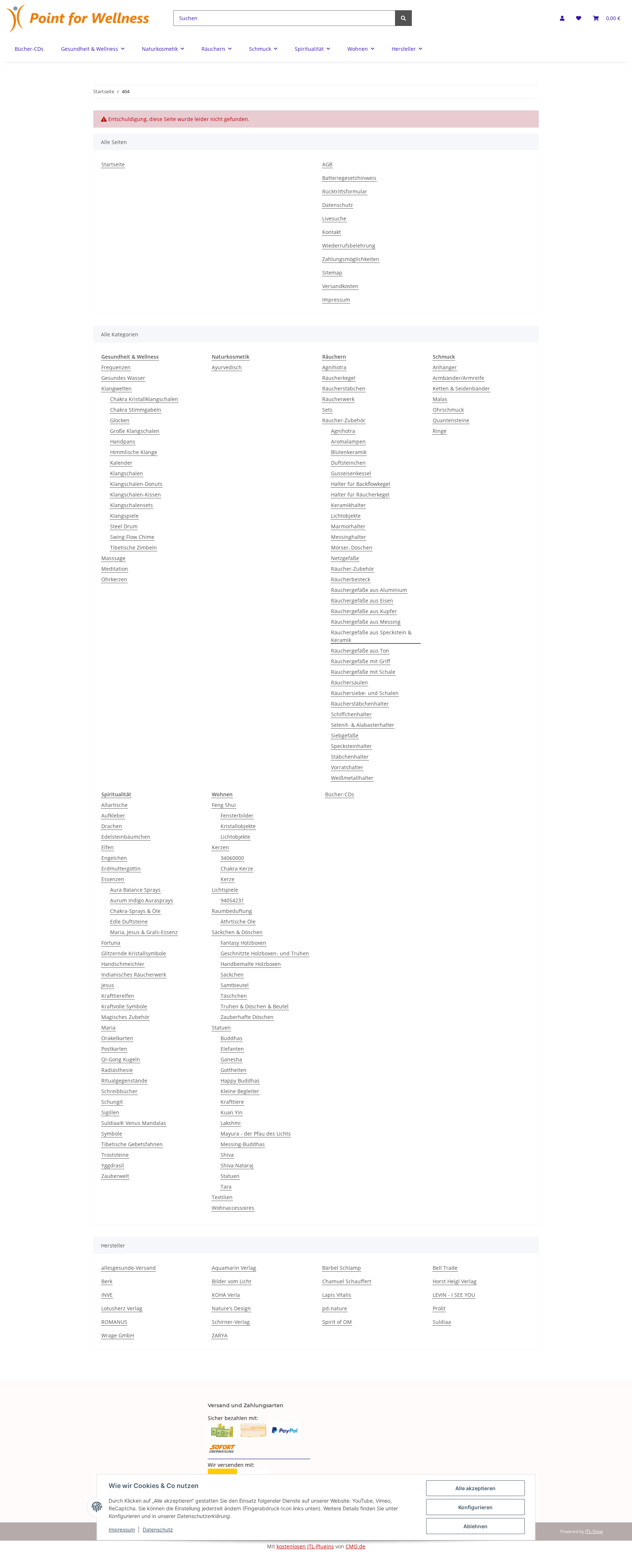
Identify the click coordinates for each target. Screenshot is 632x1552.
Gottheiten (234, 1069)
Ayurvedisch (227, 367)
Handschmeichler (122, 963)
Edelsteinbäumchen (125, 836)
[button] (562, 18)
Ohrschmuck (448, 409)
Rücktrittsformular (344, 191)
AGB (327, 164)
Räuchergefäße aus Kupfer (364, 611)
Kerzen (220, 847)
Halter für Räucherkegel (360, 494)
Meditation (114, 568)
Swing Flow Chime (132, 536)
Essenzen (112, 879)
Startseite (113, 164)
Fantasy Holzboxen (243, 942)
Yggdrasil (112, 1165)
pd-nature (334, 1308)
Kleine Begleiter (240, 1091)
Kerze (227, 879)
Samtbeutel (235, 985)
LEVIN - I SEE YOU (454, 1294)
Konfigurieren (475, 1507)
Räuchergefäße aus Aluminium (369, 589)
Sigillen (110, 1112)
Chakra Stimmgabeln (135, 409)
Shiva (227, 1154)
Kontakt (331, 232)
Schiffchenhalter (351, 714)
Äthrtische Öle (238, 921)
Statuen (221, 1027)
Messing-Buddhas (243, 1144)
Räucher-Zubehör (343, 420)
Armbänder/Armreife (458, 377)
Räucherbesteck (350, 579)
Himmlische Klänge (133, 452)
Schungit (112, 1101)
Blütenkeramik (348, 452)
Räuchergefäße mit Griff (360, 661)
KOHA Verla (226, 1294)
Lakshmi (231, 1122)
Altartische (114, 804)
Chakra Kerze (237, 868)
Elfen (107, 847)
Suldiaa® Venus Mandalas (133, 1122)
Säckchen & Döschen (237, 932)
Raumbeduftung (232, 910)
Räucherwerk (338, 399)
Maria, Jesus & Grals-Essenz (144, 932)
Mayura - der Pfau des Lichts (256, 1133)
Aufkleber (113, 815)
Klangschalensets (131, 505)
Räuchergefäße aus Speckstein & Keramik (371, 636)
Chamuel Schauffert (346, 1281)
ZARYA (219, 1335)
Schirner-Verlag (231, 1321)
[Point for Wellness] (78, 18)
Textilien (222, 1197)
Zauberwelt (115, 1176)
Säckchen (232, 974)
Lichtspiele (225, 889)
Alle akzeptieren (475, 1488)
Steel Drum (124, 526)
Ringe (440, 430)
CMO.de (355, 1546)
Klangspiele (124, 515)
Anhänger (445, 367)
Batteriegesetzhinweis (349, 177)
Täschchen (234, 995)
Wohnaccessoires (233, 1207)
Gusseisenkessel (351, 473)
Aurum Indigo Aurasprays (141, 900)
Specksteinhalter (351, 746)
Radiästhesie (117, 1069)
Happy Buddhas (240, 1080)
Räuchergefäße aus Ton (360, 650)
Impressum (336, 299)
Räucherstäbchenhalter (360, 703)
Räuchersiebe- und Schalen (365, 693)
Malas (440, 399)
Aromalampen (348, 441)
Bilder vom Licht (231, 1281)
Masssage (113, 558)
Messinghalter (348, 536)
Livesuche (334, 218)
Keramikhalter (348, 505)
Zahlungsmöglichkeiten (350, 259)
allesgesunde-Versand (128, 1267)
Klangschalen (126, 473)
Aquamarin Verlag (234, 1267)
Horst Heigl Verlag (455, 1281)
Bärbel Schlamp (341, 1267)
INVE (107, 1294)
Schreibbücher (119, 1091)
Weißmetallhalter (352, 777)
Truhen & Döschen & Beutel (255, 1006)
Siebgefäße (344, 735)
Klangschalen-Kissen (135, 494)
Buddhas (231, 1038)
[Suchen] (403, 18)
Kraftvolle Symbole (124, 1006)
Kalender (121, 462)
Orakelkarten (117, 1038)
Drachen (111, 826)
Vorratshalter (347, 767)
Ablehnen (475, 1526)
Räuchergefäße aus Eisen (362, 600)
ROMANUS (114, 1321)
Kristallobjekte (238, 826)
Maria (108, 1027)
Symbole (111, 1133)
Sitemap (332, 272)
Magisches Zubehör (125, 1016)
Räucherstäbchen (343, 388)
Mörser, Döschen (351, 547)
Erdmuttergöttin (121, 868)
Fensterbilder (237, 815)
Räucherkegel (339, 377)
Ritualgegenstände (124, 1080)
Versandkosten (340, 286)
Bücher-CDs (339, 794)
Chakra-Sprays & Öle (135, 910)
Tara (226, 1186)
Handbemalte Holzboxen (251, 963)
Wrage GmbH (117, 1335)
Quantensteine (451, 420)
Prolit (439, 1308)
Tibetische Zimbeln (133, 547)
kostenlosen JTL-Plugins (305, 1546)
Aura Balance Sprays (135, 889)
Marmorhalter (348, 526)
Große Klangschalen (134, 430)
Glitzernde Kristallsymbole (133, 953)
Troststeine (115, 1154)
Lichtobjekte (346, 515)
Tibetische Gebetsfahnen (132, 1144)
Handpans (122, 441)
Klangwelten (116, 388)
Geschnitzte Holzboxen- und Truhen (265, 953)
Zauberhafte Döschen (247, 1016)
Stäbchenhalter (350, 756)
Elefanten (232, 1048)
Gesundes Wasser (123, 377)
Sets (327, 409)
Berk (106, 1281)
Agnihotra (334, 367)
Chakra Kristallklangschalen (144, 399)
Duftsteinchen (348, 462)
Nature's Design (231, 1308)
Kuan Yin (231, 1112)
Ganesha (231, 1059)
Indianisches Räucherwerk (133, 974)
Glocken (119, 420)
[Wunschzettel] (578, 18)
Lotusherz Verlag (121, 1308)
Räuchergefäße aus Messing (365, 621)
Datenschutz (337, 204)
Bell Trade (445, 1267)
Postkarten (114, 1048)
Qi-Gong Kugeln (120, 1059)
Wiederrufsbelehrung (348, 245)
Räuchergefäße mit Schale (363, 671)
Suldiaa (442, 1321)
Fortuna (110, 942)
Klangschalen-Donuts (136, 483)
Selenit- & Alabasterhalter (362, 724)
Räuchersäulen (349, 682)
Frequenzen (116, 367)
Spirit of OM (337, 1321)
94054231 (232, 900)
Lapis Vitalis (336, 1294)
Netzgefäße (345, 558)
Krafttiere (232, 1101)
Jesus (107, 985)
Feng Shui (224, 804)
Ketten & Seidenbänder (461, 388)
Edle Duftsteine (129, 921)
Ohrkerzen (114, 579)
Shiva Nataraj (237, 1165)
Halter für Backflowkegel (360, 483)
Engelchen (114, 857)
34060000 (232, 857)
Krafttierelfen (117, 995)
